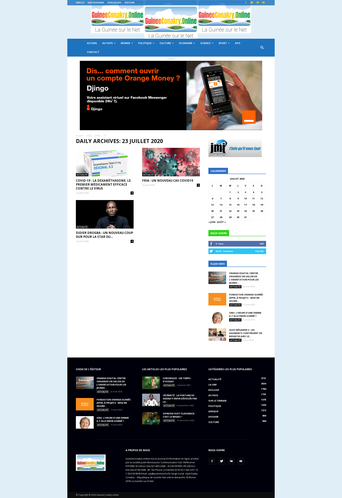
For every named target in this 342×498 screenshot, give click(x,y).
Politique (145, 43)
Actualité (82, 174)
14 (221, 204)
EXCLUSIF (213, 390)
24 (245, 211)
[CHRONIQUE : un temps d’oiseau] (151, 383)
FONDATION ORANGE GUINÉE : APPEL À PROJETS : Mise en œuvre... (246, 298)
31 (245, 217)
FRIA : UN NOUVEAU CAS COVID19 (167, 180)
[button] (262, 47)
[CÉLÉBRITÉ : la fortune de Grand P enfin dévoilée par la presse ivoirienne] (151, 400)
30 (238, 217)
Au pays (107, 43)
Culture (165, 43)
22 (230, 211)
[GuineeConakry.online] (171, 22)
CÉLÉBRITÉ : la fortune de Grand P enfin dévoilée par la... (180, 398)
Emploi (80, 2)
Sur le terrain (217, 400)
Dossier (213, 416)
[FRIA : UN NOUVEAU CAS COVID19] (171, 162)
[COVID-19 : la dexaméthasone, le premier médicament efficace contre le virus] (105, 162)
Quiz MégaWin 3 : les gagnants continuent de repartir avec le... (245, 333)
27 (212, 217)
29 (230, 217)
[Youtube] (263, 2)
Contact (93, 52)
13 (212, 204)
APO (237, 43)
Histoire (130, 2)
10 (245, 198)
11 (253, 198)
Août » (221, 222)
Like (262, 243)
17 (245, 204)
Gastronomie (96, 2)
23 (238, 211)
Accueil (92, 43)
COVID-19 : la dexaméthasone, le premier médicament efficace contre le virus (103, 184)
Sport (223, 43)
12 (261, 198)
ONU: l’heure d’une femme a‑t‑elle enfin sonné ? (245, 314)
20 (212, 211)
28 (221, 217)
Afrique (213, 411)
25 (253, 211)
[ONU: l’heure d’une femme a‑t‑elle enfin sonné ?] (217, 317)
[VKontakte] (257, 2)
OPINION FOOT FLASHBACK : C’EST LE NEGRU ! (179, 415)
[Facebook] (245, 2)
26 (261, 211)
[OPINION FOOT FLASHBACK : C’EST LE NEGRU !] (151, 418)
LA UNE (212, 384)
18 (253, 204)
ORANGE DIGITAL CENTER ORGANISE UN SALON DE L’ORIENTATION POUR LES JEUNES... (244, 278)
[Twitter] (251, 2)
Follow (259, 251)
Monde (125, 43)
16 (238, 204)
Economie (185, 43)
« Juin (211, 222)
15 (230, 204)
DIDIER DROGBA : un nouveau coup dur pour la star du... (104, 235)
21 (221, 211)
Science (205, 43)
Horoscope (114, 2)
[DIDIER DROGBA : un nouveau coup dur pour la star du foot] (105, 214)
